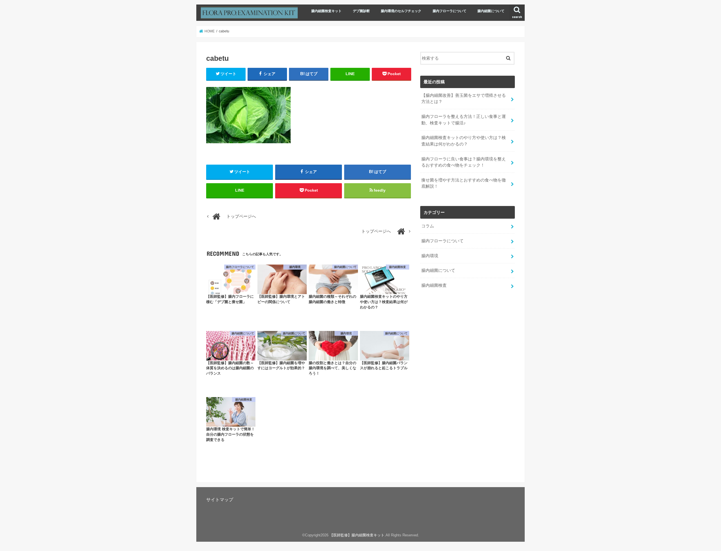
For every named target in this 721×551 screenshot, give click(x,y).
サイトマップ (219, 499)
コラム (427, 226)
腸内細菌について (490, 11)
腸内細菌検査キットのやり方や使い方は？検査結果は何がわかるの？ (463, 140)
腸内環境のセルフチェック (401, 11)
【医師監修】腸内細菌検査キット (357, 535)
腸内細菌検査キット (326, 11)
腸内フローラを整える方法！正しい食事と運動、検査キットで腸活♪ (463, 119)
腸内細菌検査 (434, 285)
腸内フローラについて (449, 11)
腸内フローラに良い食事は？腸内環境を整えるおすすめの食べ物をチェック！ (463, 162)
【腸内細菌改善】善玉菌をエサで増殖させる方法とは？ (463, 98)
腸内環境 (429, 256)
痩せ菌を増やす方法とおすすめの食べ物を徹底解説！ (463, 183)
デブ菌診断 (361, 11)
